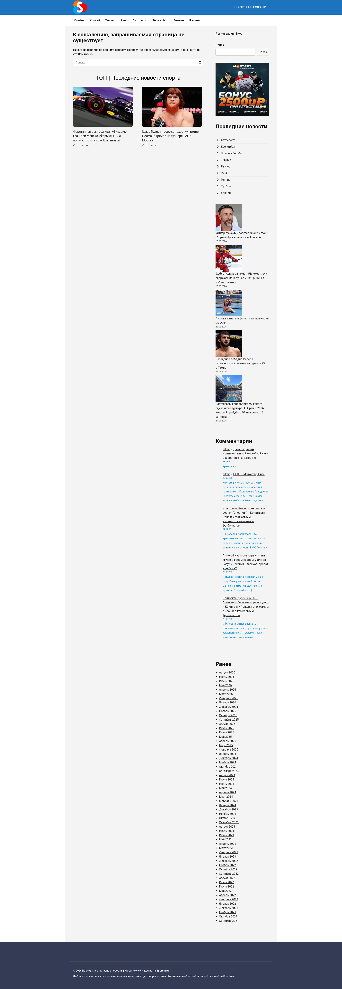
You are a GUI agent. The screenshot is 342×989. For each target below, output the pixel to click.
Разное (194, 20)
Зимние (178, 20)
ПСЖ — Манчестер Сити (249, 474)
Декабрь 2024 (228, 758)
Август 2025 (227, 724)
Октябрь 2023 (228, 818)
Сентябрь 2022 (229, 873)
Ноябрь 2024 (227, 762)
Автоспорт (140, 20)
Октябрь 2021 (228, 916)
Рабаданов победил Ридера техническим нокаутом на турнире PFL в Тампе (241, 363)
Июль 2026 (226, 676)
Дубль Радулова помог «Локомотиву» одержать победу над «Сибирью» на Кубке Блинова (241, 278)
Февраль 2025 (228, 749)
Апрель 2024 (227, 792)
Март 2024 (226, 796)
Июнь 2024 (226, 783)
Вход (239, 33)
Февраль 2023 (228, 852)
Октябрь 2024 (228, 766)
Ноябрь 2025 (227, 711)
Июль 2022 (226, 882)
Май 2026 (225, 685)
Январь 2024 (227, 805)
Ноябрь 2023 (227, 813)
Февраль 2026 (228, 698)
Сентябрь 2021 (229, 920)
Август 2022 (227, 878)
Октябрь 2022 (228, 869)
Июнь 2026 (226, 681)
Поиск (220, 45)
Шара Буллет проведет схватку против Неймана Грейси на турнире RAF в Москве (170, 136)
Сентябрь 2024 (229, 771)
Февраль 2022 (228, 899)
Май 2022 (225, 891)
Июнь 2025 (226, 732)
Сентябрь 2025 (229, 719)
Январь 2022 (227, 903)
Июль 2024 (226, 779)
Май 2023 (225, 839)
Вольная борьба (231, 153)
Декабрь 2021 (228, 908)
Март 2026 (226, 694)
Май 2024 (225, 788)
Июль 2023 (226, 831)
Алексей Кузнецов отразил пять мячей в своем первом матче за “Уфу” (244, 560)
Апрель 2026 (227, 689)
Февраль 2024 (228, 801)
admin (226, 449)
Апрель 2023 (227, 843)
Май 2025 (225, 736)
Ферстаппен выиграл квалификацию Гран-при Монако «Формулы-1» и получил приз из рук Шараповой (100, 136)
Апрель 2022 (227, 895)
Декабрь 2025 (228, 706)
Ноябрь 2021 (227, 912)
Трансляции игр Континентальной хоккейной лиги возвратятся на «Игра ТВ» (245, 453)
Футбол (79, 20)
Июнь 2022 (226, 886)
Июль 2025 (226, 728)
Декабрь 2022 (228, 861)
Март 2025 (226, 745)
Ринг (124, 20)
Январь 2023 (227, 856)
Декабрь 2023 (228, 809)
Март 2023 (226, 848)
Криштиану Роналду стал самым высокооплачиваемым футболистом (246, 611)
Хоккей (95, 20)
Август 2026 (227, 672)
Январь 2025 (227, 754)
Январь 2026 (227, 702)
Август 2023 (227, 826)
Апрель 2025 (227, 741)
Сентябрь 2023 (229, 822)
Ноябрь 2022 (227, 865)
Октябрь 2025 (228, 715)
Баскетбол (160, 20)
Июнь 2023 (226, 835)
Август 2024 (227, 775)
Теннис (110, 20)
